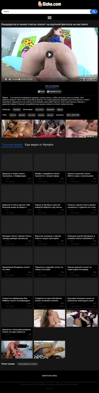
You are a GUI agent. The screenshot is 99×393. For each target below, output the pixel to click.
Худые (60, 109)
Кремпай (50, 109)
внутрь (50, 115)
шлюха (41, 115)
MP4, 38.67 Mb (73, 115)
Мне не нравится (42, 86)
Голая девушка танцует (27, 364)
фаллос (22, 115)
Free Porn (49, 389)
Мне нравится (39, 86)
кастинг (31, 115)
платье (13, 115)
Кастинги (39, 109)
